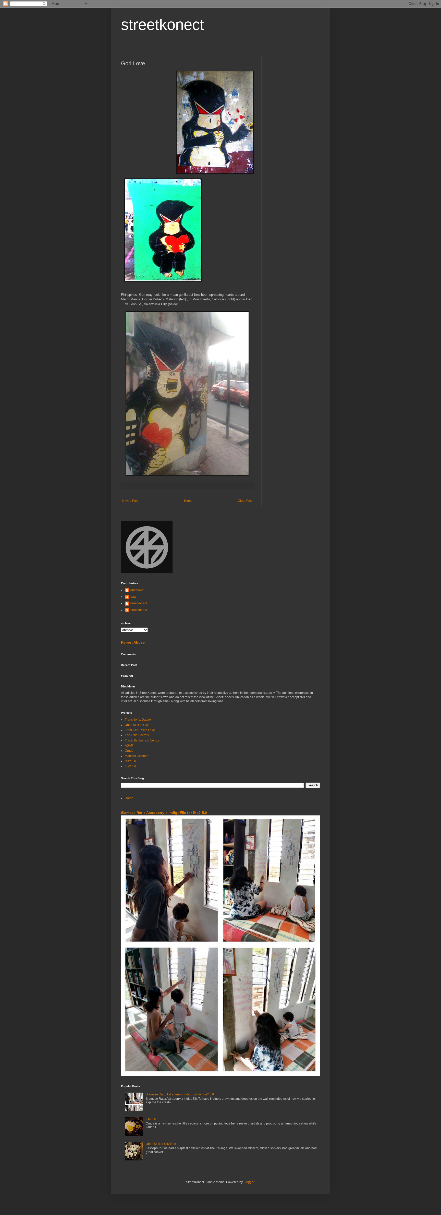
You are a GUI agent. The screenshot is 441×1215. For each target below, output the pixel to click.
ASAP (129, 745)
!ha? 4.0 (130, 766)
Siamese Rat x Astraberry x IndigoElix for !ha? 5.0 (164, 813)
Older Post (245, 501)
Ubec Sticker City (137, 725)
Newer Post (130, 501)
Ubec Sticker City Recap (162, 1144)
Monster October (136, 756)
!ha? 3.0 (130, 761)
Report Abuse (133, 642)
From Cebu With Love (140, 730)
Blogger (248, 1182)
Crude (129, 750)
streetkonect (162, 24)
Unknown (136, 590)
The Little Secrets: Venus (142, 740)
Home (188, 501)
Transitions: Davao (138, 719)
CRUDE (151, 1119)
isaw (133, 596)
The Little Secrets (137, 735)
